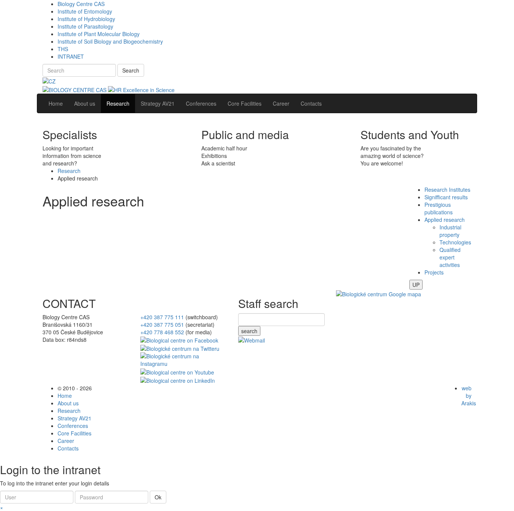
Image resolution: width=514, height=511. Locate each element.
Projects (434, 272)
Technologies (455, 242)
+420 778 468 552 (162, 332)
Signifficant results (446, 197)
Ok (158, 497)
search (249, 331)
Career (66, 440)
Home (65, 395)
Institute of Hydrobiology (86, 19)
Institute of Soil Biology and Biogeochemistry (110, 41)
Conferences (73, 425)
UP (416, 284)
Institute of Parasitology (85, 26)
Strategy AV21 (74, 418)
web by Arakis (468, 395)
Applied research (444, 219)
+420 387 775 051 (162, 324)
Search (130, 70)
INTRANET (71, 56)
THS (63, 49)
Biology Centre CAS (81, 4)
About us (68, 403)
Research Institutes (447, 189)
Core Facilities (74, 433)
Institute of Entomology (85, 11)
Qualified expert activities (450, 257)
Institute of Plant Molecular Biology (99, 34)
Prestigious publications (438, 208)
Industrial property (450, 230)
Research (69, 170)
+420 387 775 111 (162, 317)
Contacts (68, 448)
